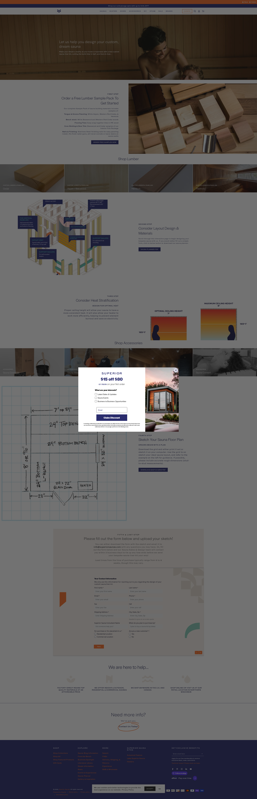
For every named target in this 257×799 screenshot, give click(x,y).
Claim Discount (112, 417)
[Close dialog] (176, 370)
